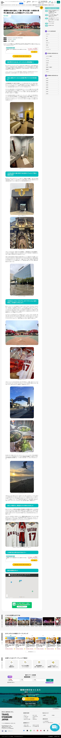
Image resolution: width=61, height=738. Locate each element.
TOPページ (25, 715)
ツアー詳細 (33, 560)
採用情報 (53, 715)
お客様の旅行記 (35, 719)
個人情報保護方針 (50, 736)
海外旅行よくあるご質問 (36, 725)
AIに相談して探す (26, 716)
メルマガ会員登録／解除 (36, 726)
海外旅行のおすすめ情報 (27, 719)
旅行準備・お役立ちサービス (27, 726)
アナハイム (11, 626)
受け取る (21, 3)
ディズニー (15, 626)
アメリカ (14, 39)
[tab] (21, 635)
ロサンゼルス (10, 39)
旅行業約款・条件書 (56, 736)
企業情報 (44, 715)
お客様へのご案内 (26, 725)
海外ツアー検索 (35, 715)
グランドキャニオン (28, 626)
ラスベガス (24, 626)
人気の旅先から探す (35, 716)
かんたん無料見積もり (46, 721)
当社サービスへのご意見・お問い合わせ (48, 722)
